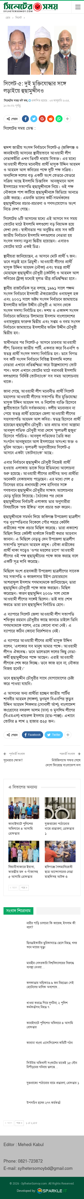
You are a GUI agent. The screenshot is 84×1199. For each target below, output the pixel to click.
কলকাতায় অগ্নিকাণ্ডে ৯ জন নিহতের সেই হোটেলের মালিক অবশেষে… (50, 985)
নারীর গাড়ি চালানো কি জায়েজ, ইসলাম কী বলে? (51, 925)
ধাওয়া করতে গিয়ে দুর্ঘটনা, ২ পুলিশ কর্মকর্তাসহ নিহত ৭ (47, 1005)
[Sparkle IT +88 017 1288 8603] (52, 1190)
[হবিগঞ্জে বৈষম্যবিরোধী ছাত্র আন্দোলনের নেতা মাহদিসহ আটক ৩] (60, 851)
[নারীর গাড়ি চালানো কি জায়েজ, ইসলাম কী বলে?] (14, 928)
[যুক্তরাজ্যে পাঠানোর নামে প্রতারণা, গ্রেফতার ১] (60, 808)
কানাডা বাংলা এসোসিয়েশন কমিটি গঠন (50, 1043)
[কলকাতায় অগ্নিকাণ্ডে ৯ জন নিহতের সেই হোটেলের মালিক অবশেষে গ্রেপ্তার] (14, 988)
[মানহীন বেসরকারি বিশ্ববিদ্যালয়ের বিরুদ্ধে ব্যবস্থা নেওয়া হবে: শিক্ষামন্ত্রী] (14, 968)
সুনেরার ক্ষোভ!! (13, 760)
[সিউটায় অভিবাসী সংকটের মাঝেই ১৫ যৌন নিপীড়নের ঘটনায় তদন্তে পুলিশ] (14, 1068)
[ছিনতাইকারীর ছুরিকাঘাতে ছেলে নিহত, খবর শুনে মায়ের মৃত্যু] (14, 948)
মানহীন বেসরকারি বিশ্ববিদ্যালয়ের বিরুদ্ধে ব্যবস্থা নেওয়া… (50, 965)
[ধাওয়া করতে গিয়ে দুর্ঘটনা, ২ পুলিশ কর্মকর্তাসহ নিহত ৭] (14, 1008)
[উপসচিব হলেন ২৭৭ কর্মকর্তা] (14, 1108)
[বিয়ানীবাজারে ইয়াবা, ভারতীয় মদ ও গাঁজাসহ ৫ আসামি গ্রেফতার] (23, 851)
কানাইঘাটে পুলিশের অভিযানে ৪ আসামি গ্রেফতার (50, 1025)
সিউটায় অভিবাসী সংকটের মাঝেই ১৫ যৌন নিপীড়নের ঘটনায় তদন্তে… (52, 1065)
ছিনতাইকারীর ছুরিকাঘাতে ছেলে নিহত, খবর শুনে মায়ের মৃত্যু (52, 945)
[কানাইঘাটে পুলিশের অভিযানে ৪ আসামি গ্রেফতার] (23, 808)
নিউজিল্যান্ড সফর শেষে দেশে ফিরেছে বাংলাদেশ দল (63, 762)
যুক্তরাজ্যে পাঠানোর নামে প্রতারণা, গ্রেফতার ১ (53, 1083)
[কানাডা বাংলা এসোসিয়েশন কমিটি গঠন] (14, 1048)
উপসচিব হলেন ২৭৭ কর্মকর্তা (43, 1103)
